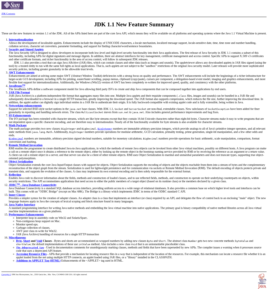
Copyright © (6, 274)
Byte (19, 240)
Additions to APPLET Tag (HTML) (38, 260)
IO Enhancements (20, 115)
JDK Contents (8, 13)
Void (39, 240)
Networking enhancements (25, 105)
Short (26, 240)
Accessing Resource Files (31, 254)
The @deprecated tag (30, 247)
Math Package (18, 125)
